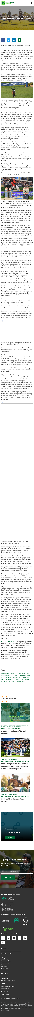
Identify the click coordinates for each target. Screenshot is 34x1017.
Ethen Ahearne (12, 677)
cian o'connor (5, 673)
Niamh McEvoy (20, 679)
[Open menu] (30, 3)
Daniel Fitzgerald (14, 675)
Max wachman (10, 679)
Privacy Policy (5, 989)
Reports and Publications (10, 729)
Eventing (4, 727)
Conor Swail (13, 673)
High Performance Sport (18, 16)
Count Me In (21, 673)
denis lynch (23, 675)
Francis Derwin (21, 677)
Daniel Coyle (5, 675)
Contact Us (4, 978)
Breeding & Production (20, 725)
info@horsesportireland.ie (11, 998)
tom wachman (19, 681)
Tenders (3, 983)
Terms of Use (5, 994)
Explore (10, 837)
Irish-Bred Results (14, 727)
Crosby (28, 673)
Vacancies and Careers (8, 981)
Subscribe (8, 877)
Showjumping (29, 16)
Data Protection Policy (8, 986)
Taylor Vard (11, 681)
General (15, 759)
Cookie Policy (5, 991)
